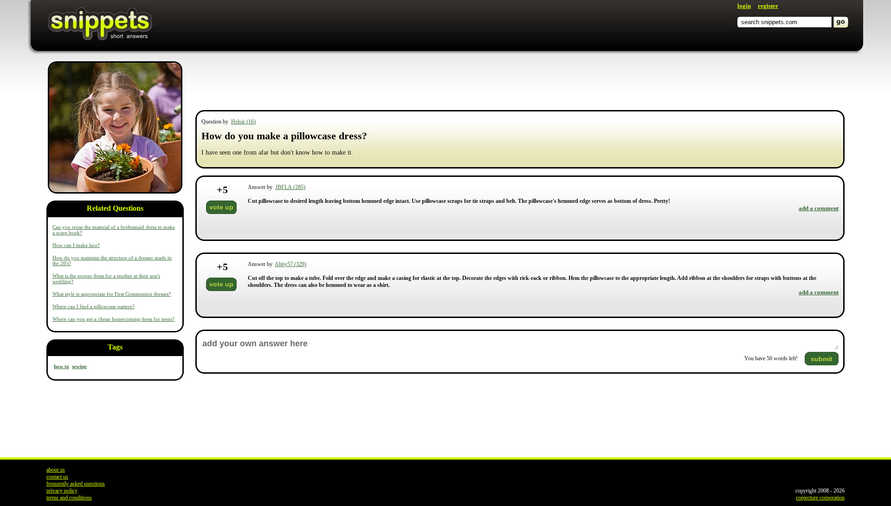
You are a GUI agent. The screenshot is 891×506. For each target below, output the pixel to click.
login (744, 5)
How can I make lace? (76, 245)
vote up (221, 207)
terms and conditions (69, 497)
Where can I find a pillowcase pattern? (93, 306)
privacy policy (61, 490)
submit (822, 359)
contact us (57, 477)
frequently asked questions (75, 483)
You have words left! (771, 358)
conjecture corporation (820, 497)
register (768, 5)
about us (55, 470)
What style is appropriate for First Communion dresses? (111, 294)
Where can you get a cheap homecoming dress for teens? (113, 319)
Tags (115, 347)
